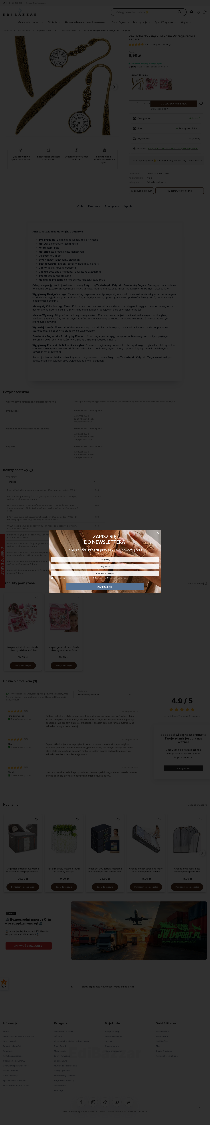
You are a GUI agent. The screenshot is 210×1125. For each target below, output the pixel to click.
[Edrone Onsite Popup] (105, 562)
